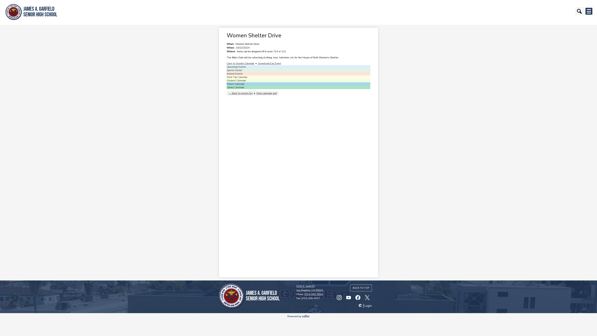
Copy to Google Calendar (240, 63)
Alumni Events (235, 73)
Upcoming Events (236, 67)
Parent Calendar (235, 84)
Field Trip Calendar (237, 77)
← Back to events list (241, 93)
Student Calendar (236, 80)
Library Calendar (235, 87)
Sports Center (234, 70)
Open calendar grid (266, 93)
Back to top (361, 288)
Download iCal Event (269, 63)
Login (365, 306)
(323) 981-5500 (313, 294)
